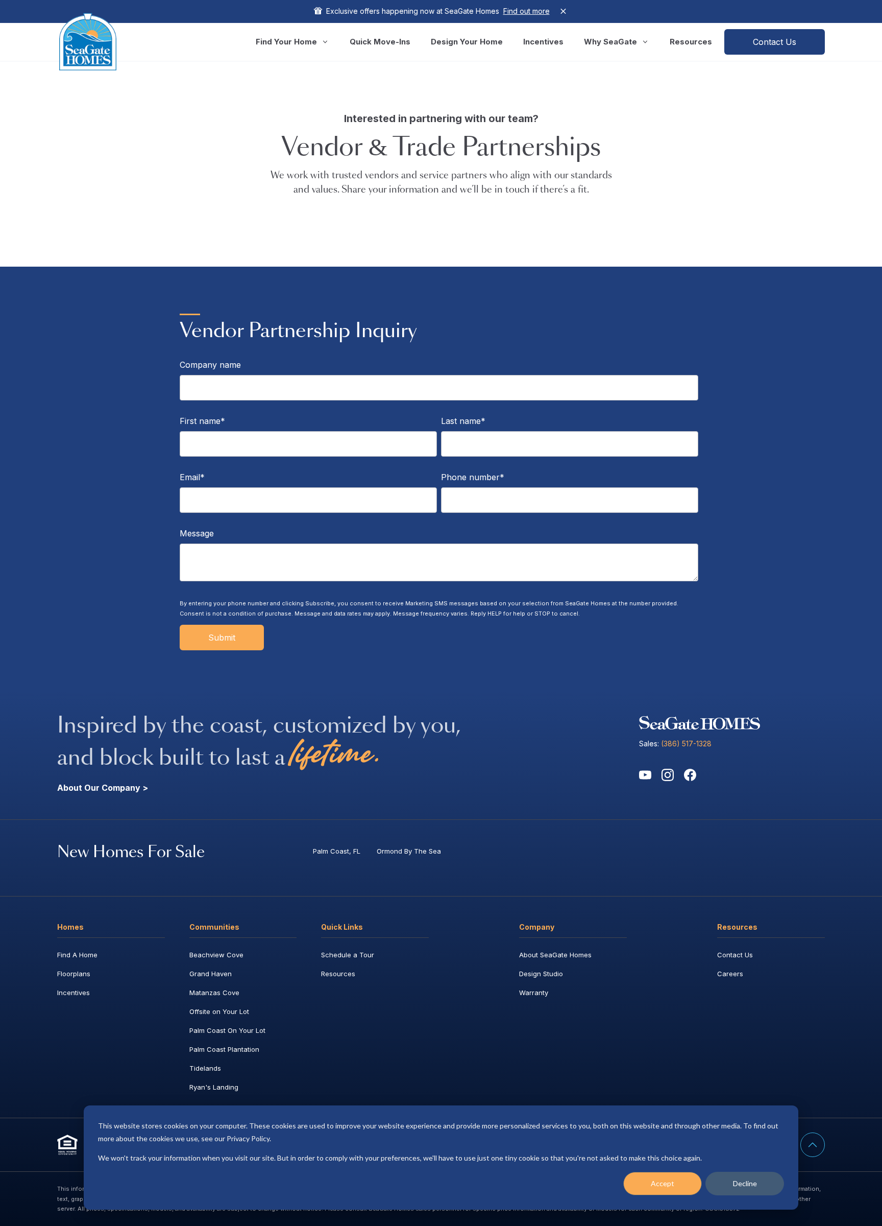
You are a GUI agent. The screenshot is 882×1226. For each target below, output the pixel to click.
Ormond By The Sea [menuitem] (409, 851)
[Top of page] (812, 1145)
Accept (662, 1183)
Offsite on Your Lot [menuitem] (219, 1011)
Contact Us (774, 42)
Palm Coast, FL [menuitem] (336, 851)
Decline (745, 1183)
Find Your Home (286, 41)
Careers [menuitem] (730, 974)
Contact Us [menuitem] (735, 955)
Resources (691, 41)
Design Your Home (467, 41)
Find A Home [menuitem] (77, 955)
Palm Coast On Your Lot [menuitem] (227, 1030)
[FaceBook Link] (690, 775)
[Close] (563, 11)
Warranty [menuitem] (533, 992)
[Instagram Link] (668, 775)
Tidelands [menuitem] (205, 1068)
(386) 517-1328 (686, 743)
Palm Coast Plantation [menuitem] (224, 1049)
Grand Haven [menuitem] (210, 974)
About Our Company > (102, 788)
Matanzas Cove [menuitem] (214, 992)
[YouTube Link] (645, 775)
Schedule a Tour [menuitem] (347, 955)
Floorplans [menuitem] (73, 974)
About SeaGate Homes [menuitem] (555, 955)
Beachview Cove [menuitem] (216, 955)
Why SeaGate (610, 41)
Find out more (526, 11)
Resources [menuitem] (338, 974)
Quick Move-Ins (380, 41)
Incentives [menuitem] (73, 992)
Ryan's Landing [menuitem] (213, 1087)
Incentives (543, 41)
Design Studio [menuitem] (541, 974)
